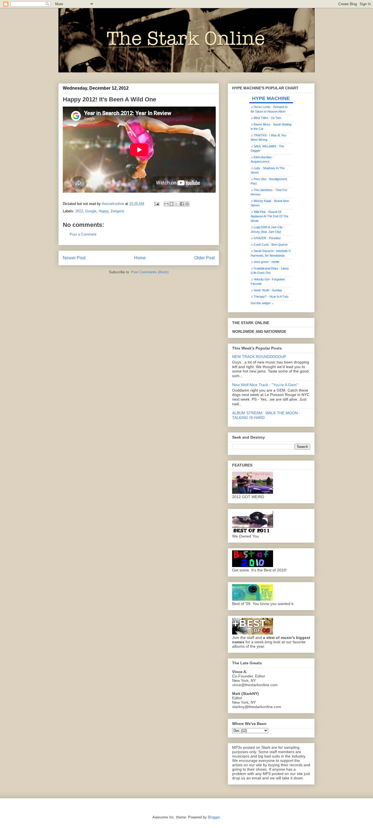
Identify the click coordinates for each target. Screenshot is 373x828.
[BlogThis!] (171, 204)
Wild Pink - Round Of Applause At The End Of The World (269, 216)
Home (140, 258)
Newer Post (74, 258)
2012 (79, 211)
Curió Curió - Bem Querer (271, 244)
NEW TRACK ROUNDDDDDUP (259, 356)
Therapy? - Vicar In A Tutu (271, 296)
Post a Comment (83, 234)
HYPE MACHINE (271, 98)
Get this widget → (262, 303)
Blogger (214, 817)
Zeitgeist (117, 211)
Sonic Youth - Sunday (268, 290)
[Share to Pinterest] (187, 204)
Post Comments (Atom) (149, 272)
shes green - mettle (266, 261)
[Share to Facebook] (182, 204)
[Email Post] (156, 204)
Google (90, 211)
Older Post (204, 258)
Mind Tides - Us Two (267, 117)
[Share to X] (176, 204)
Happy (103, 211)
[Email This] (166, 204)
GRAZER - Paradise (267, 238)
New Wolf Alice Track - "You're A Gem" (265, 385)
